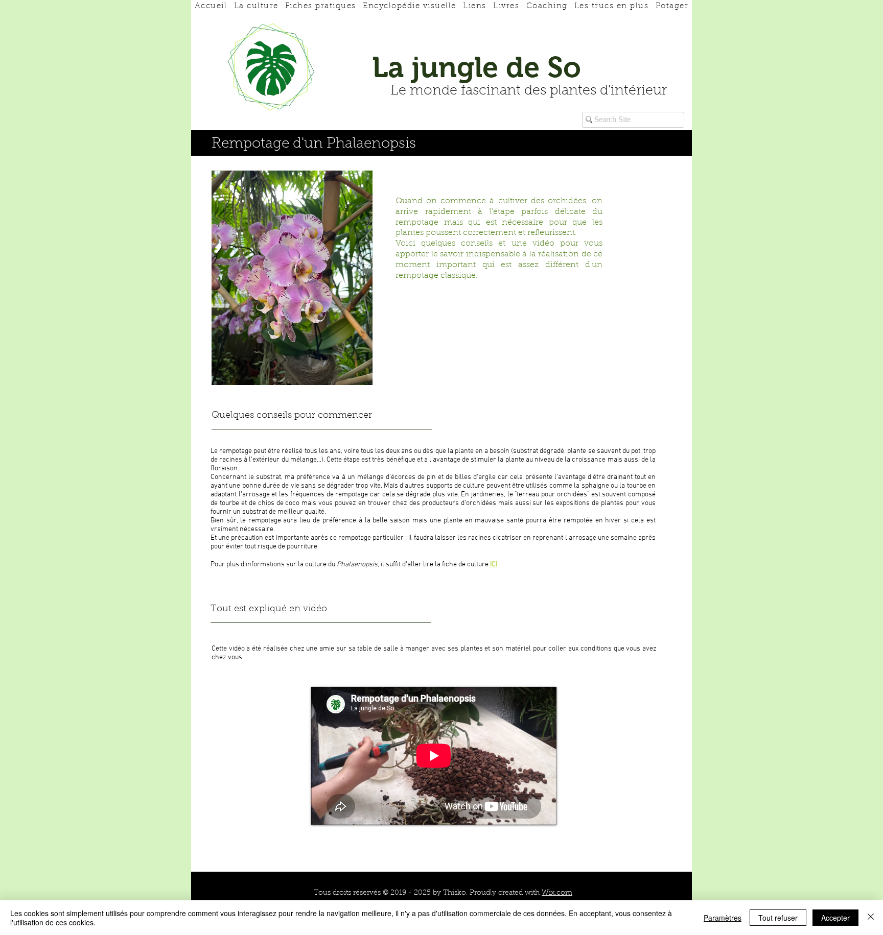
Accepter (835, 918)
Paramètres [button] (722, 918)
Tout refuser (778, 918)
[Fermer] (871, 917)
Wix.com (557, 893)
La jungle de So (476, 67)
